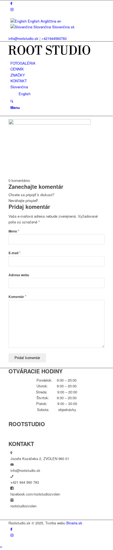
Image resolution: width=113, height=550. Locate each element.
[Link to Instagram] (11, 9)
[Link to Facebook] (11, 3)
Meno (14, 231)
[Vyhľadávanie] (11, 101)
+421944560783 (54, 38)
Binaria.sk (74, 523)
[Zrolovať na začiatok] (1, 546)
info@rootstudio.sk (23, 38)
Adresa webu (19, 275)
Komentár (17, 296)
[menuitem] (57, 63)
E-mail (15, 253)
